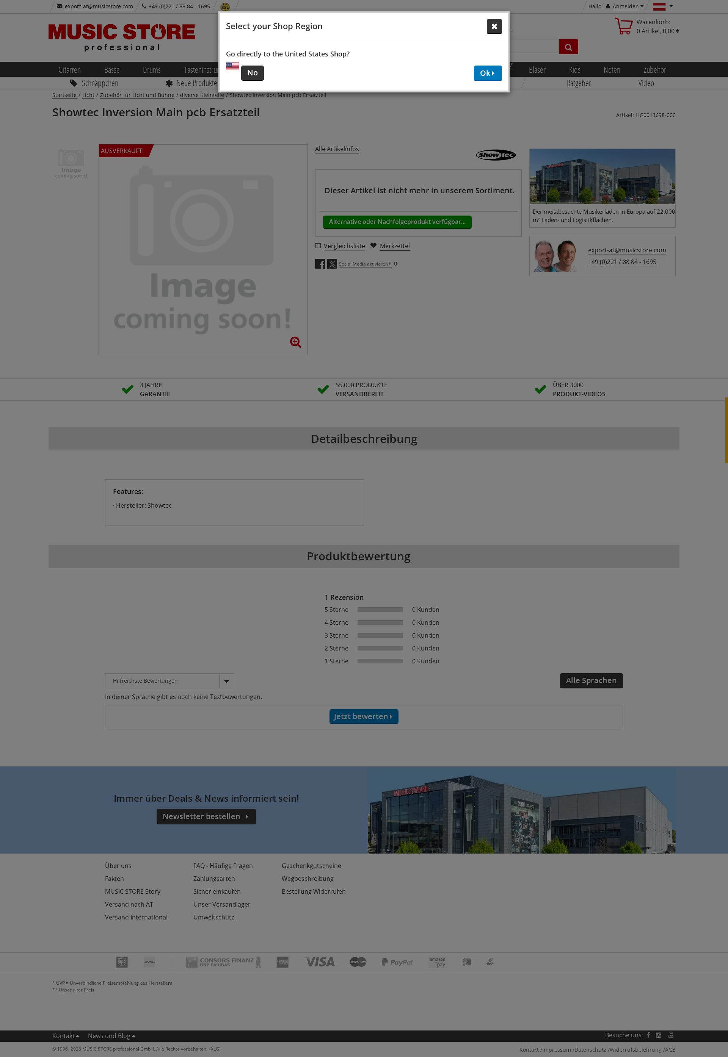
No (252, 72)
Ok (485, 73)
